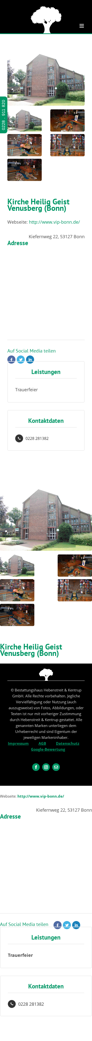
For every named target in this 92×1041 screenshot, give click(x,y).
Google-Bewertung (48, 749)
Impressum (18, 743)
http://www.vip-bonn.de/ (54, 222)
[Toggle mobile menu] (82, 25)
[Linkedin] (30, 359)
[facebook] (36, 767)
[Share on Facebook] (11, 359)
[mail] (56, 767)
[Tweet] (21, 359)
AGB (42, 743)
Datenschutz (67, 743)
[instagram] (46, 767)
